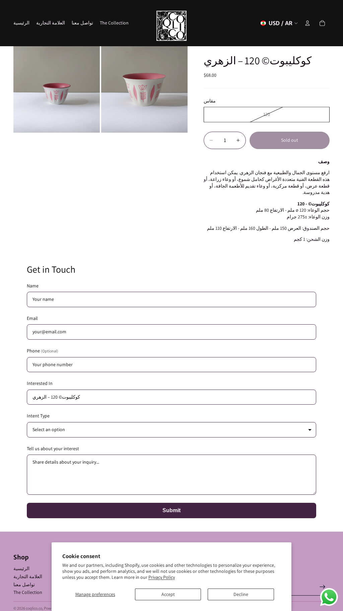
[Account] (307, 23)
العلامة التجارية (27, 576)
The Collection (27, 592)
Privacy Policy (161, 577)
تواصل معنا (24, 585)
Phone (42, 351)
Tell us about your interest (53, 449)
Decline (240, 594)
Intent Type (38, 416)
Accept (168, 594)
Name (33, 286)
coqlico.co (34, 608)
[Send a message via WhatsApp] (329, 597)
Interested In (40, 383)
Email (32, 318)
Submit (171, 510)
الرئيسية (21, 568)
